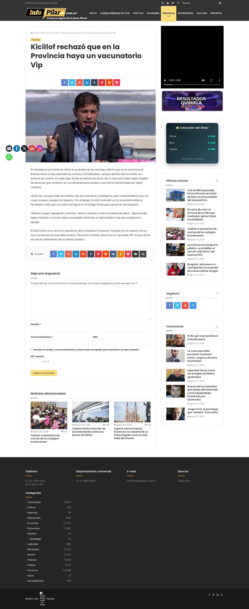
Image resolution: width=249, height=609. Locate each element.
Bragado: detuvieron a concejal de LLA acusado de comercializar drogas (202, 268)
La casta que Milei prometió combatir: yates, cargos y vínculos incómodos (202, 356)
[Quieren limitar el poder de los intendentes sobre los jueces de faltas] (90, 412)
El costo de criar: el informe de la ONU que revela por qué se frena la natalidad (201, 214)
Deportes (216, 13)
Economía (153, 13)
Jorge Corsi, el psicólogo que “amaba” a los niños (202, 410)
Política (138, 13)
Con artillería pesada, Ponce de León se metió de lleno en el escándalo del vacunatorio (202, 195)
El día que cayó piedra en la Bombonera (202, 337)
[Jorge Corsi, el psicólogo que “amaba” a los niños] (175, 414)
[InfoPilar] (56, 14)
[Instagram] (162, 3)
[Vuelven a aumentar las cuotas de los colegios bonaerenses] (49, 415)
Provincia (169, 13)
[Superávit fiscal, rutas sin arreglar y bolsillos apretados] (175, 375)
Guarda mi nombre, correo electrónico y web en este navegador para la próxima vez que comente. (87, 349)
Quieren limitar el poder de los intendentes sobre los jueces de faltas (89, 432)
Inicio (93, 13)
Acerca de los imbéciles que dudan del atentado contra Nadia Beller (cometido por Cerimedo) (202, 393)
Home (36, 32)
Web (95, 337)
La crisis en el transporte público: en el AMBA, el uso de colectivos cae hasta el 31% (202, 250)
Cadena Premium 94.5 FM (115, 13)
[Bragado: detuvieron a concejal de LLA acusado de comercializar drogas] (175, 269)
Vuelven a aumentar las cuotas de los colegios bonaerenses (45, 438)
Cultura (201, 13)
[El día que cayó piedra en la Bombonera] (175, 340)
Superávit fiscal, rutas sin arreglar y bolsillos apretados (201, 374)
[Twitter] (172, 3)
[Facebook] (177, 3)
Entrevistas (185, 13)
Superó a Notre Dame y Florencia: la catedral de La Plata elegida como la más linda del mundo (131, 433)
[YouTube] (167, 3)
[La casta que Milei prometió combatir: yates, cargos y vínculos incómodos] (175, 355)
